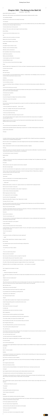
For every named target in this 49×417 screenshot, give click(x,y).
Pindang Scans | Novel (24, 2)
